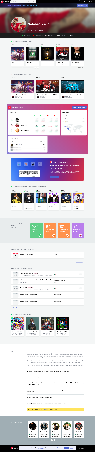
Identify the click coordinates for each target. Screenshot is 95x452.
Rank (11, 115)
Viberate (5, 2)
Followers (36, 115)
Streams (43, 115)
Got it (66, 448)
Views (57, 115)
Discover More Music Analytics (87, 1)
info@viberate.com (46, 409)
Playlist (12, 141)
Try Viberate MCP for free (82, 5)
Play (18, 54)
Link (19, 144)
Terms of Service (80, 448)
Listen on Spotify (79, 67)
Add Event (79, 261)
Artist (16, 115)
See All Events (14, 261)
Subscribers (50, 115)
